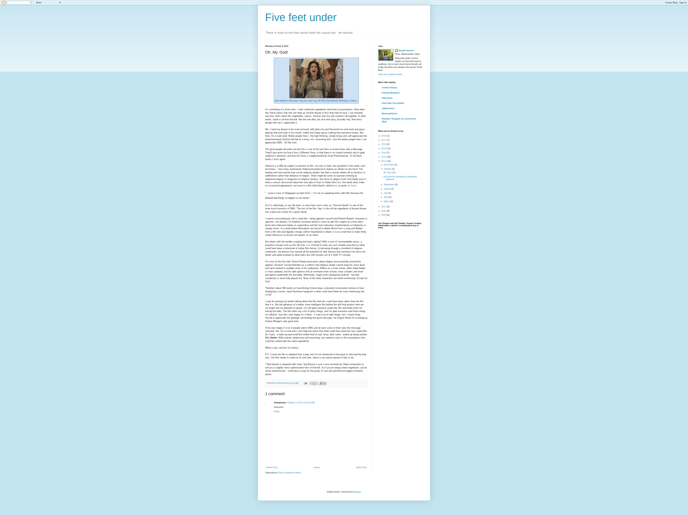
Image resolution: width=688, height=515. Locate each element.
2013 (384, 157)
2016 (384, 144)
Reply (277, 411)
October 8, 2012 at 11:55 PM (301, 402)
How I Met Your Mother (393, 103)
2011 (384, 206)
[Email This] (311, 383)
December (389, 164)
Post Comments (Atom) (289, 472)
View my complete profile (390, 74)
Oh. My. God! (389, 172)
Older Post (361, 467)
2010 (384, 211)
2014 (384, 152)
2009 (384, 215)
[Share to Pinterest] (325, 383)
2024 (384, 136)
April (386, 197)
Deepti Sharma (406, 50)
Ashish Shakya (389, 87)
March (387, 201)
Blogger (357, 492)
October (388, 169)
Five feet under (301, 17)
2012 (384, 161)
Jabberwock (388, 108)
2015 (384, 148)
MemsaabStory (389, 113)
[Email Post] (305, 383)
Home (317, 467)
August (387, 189)
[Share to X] (318, 383)
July (386, 193)
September (389, 184)
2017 (384, 140)
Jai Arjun (351, 185)
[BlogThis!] (314, 383)
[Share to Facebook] (321, 383)
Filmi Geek (387, 98)
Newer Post (271, 467)
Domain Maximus (391, 93)
